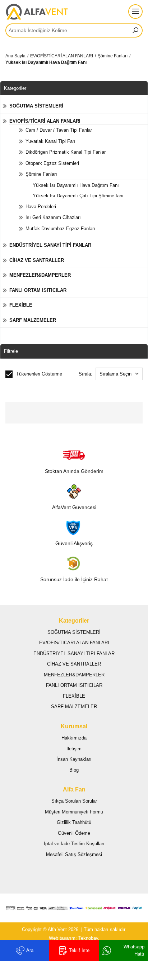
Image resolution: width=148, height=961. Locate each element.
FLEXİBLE (20, 305)
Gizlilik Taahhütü (74, 822)
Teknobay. (89, 938)
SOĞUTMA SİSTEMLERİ (36, 106)
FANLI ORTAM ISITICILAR (37, 290)
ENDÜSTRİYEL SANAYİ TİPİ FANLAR (50, 245)
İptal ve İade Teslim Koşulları (74, 843)
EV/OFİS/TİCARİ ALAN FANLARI (61, 55)
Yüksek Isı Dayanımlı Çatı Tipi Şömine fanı (78, 195)
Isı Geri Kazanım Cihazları (53, 217)
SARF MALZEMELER (32, 320)
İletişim (74, 748)
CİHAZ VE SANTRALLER (36, 260)
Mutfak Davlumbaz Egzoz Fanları (60, 228)
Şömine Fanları (113, 55)
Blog (74, 770)
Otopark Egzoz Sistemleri (52, 163)
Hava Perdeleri (41, 206)
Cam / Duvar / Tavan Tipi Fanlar (59, 130)
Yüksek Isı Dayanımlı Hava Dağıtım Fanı (46, 62)
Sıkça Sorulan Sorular (74, 801)
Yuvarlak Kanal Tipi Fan (50, 141)
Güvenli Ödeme (74, 833)
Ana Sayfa (15, 55)
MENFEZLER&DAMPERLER (40, 275)
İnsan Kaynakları (74, 759)
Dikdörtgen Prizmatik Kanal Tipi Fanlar (66, 152)
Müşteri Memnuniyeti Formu (74, 812)
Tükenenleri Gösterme (39, 374)
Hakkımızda (74, 738)
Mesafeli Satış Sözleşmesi (74, 854)
